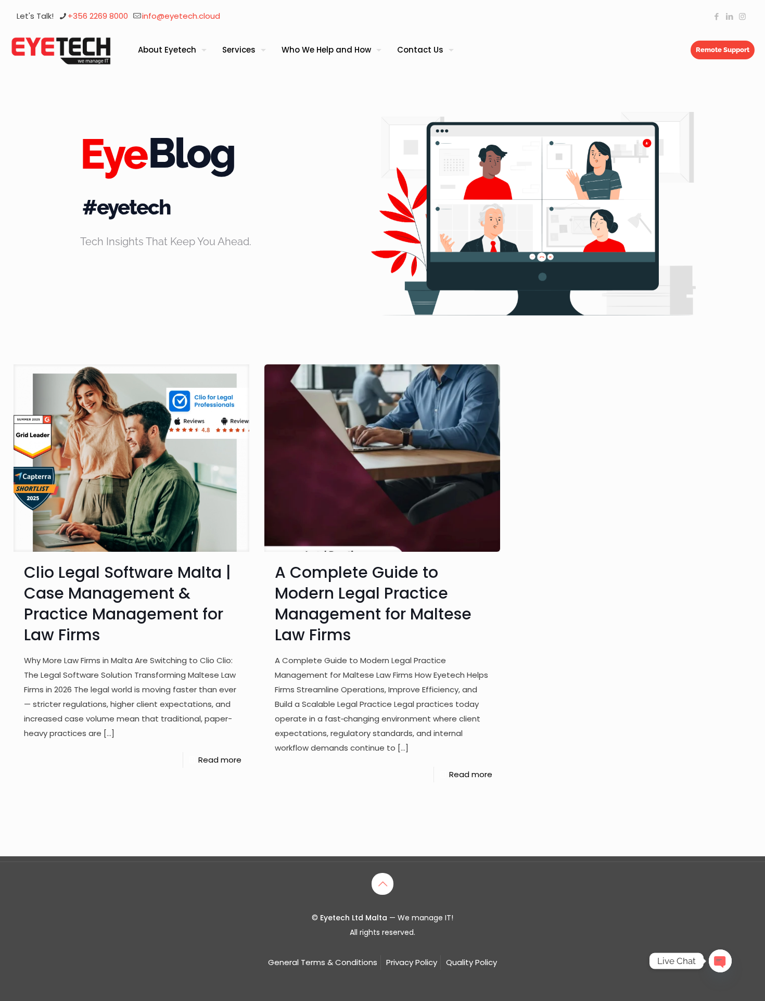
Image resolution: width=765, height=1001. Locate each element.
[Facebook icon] (716, 16)
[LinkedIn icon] (729, 16)
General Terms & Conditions (322, 962)
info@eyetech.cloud (181, 15)
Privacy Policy (411, 962)
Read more (219, 759)
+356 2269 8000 (98, 15)
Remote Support (722, 50)
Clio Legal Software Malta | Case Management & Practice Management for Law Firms (127, 603)
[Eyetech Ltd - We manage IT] (61, 50)
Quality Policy (471, 962)
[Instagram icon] (742, 16)
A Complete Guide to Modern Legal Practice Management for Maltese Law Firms (373, 603)
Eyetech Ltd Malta (354, 918)
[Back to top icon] (382, 884)
